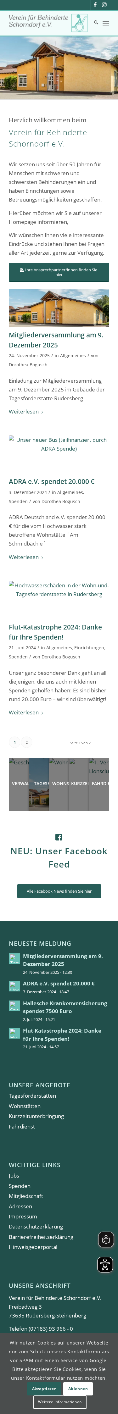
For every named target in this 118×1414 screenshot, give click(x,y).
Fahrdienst (22, 1126)
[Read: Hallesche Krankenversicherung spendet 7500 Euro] (14, 1006)
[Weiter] (112, 68)
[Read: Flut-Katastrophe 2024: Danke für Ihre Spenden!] (14, 1033)
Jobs (14, 1175)
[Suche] (93, 23)
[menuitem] (93, 23)
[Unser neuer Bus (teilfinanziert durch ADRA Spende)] (59, 454)
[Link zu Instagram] (104, 5)
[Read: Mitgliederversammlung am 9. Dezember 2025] (14, 958)
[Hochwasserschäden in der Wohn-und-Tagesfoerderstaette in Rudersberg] (59, 600)
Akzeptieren (44, 1388)
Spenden (18, 501)
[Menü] (106, 22)
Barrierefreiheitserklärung (41, 1236)
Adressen (20, 1206)
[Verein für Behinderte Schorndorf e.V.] (49, 23)
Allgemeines (73, 355)
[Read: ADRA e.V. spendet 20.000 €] (14, 986)
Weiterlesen (24, 411)
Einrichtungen (89, 648)
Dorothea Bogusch (28, 365)
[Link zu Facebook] (95, 5)
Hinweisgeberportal (33, 1246)
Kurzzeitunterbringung (36, 1116)
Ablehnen (78, 1388)
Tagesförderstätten (32, 1095)
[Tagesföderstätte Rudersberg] (59, 308)
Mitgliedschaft (26, 1196)
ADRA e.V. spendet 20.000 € (51, 481)
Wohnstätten (25, 1106)
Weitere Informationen (60, 1402)
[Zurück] (5, 68)
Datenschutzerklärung (36, 1226)
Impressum (23, 1216)
